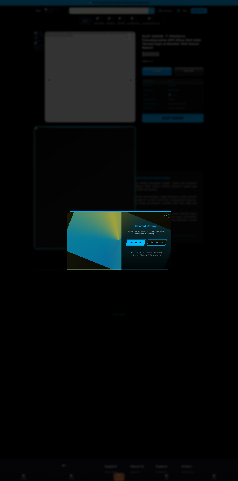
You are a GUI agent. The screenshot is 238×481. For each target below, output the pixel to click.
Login (137, 242)
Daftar (158, 242)
